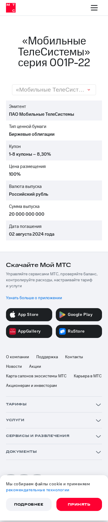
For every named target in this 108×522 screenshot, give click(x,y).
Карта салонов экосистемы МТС (36, 376)
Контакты (74, 357)
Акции (35, 367)
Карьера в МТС (88, 376)
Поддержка (47, 357)
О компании (17, 357)
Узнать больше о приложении (34, 298)
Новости (14, 367)
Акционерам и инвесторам (31, 386)
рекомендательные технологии (38, 490)
